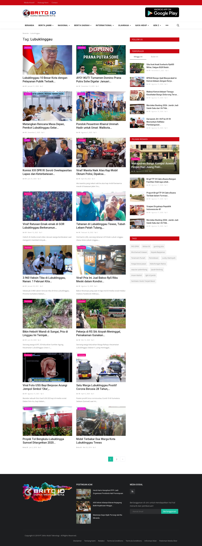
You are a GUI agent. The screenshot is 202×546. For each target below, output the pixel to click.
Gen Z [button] (156, 25)
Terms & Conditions (115, 541)
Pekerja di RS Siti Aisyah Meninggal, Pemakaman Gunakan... (98, 333)
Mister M (146, 246)
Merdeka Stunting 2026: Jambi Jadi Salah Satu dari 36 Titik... (162, 106)
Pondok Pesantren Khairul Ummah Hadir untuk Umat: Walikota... (97, 125)
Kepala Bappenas (158, 252)
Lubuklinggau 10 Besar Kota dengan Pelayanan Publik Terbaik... (45, 79)
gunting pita (159, 246)
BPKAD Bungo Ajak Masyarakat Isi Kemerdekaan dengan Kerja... (161, 79)
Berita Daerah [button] (82, 25)
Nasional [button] (63, 25)
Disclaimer (77, 541)
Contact (55, 2)
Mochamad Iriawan (139, 252)
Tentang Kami (90, 541)
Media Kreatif (29, 2)
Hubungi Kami (43, 2)
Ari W (25, 86)
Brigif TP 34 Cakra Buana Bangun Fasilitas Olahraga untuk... (161, 180)
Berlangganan (169, 511)
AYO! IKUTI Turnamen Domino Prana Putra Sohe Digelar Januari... (98, 79)
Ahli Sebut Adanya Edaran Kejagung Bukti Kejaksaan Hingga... (107, 504)
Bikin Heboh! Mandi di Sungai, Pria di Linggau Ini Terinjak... (45, 333)
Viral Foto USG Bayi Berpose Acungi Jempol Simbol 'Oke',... (45, 387)
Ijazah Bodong (157, 269)
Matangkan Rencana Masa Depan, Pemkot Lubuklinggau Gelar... (43, 125)
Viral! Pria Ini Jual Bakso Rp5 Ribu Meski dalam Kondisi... (97, 279)
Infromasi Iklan (150, 541)
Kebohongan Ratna (158, 263)
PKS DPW (135, 246)
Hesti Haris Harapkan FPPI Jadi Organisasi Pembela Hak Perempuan (108, 491)
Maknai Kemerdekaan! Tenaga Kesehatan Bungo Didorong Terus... (162, 93)
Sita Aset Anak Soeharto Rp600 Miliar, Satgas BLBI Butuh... (160, 65)
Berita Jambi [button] (45, 25)
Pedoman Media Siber (168, 541)
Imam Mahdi (136, 275)
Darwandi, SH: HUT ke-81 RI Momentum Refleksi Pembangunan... (158, 122)
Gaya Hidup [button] (141, 25)
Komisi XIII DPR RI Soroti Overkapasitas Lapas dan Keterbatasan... (47, 172)
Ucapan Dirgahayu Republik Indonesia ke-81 (158, 207)
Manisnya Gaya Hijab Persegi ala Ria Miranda (107, 516)
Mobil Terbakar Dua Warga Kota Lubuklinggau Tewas (95, 440)
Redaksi (101, 541)
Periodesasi (153, 258)
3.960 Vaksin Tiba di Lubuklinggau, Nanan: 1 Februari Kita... (44, 279)
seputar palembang (139, 269)
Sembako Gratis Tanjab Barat (143, 281)
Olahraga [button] (123, 25)
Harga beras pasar (138, 263)
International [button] (104, 25)
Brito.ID (25, 447)
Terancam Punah (138, 258)
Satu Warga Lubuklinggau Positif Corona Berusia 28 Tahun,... (96, 387)
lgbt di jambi (151, 275)
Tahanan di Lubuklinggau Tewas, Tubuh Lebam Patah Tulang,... (100, 225)
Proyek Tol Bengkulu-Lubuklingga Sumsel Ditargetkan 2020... (43, 440)
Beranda (29, 25)
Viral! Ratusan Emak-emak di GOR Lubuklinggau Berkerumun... (43, 225)
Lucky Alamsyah (168, 258)
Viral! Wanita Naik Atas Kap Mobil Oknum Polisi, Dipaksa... (97, 172)
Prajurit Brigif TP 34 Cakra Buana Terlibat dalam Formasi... (161, 194)
